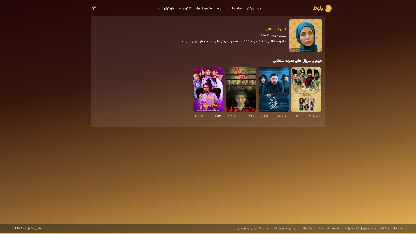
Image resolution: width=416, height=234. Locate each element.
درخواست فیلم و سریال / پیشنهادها (366, 228)
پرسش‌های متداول (284, 228)
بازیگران (169, 9)
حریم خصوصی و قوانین (253, 228)
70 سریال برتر (204, 9)
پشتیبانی (306, 228)
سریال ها (222, 9)
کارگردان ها (185, 9)
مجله (157, 9)
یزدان (251, 116)
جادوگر (217, 116)
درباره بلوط (400, 228)
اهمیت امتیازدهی (328, 228)
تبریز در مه (314, 116)
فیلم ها (237, 9)
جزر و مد (282, 116)
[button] (94, 8)
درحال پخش (253, 9)
